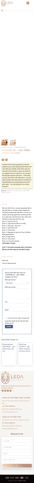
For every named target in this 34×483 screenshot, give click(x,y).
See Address (10, 406)
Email (7, 310)
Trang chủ (4, 147)
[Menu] (32, 3)
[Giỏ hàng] (27, 3)
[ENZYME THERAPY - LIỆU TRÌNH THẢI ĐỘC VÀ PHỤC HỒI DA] (25, 357)
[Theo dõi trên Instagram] (5, 390)
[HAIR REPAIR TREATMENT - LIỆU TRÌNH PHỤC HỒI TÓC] (8, 357)
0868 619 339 (13, 409)
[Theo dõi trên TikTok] (8, 390)
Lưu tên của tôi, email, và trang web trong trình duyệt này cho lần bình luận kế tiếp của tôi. (17, 320)
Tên (6, 302)
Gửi (17, 466)
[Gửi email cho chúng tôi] (10, 390)
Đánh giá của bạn (10, 279)
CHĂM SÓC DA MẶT (20, 147)
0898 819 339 (13, 426)
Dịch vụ (11, 147)
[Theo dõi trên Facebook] (2, 390)
